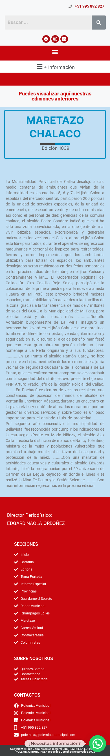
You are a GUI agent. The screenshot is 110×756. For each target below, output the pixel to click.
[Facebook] (46, 39)
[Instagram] (55, 39)
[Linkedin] (64, 39)
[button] (55, 51)
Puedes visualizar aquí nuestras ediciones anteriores (55, 96)
